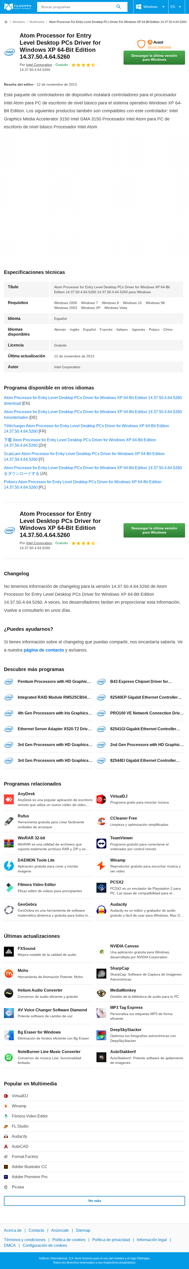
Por (36, 65)
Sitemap (83, 1230)
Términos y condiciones (25, 1240)
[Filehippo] (17, 7)
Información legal (152, 1240)
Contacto (36, 1230)
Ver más (94, 1201)
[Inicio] (6, 22)
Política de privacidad (111, 1240)
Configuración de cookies (45, 1245)
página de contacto (44, 650)
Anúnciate (60, 1230)
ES (173, 7)
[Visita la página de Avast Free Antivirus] (154, 44)
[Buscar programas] (119, 7)
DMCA (10, 1245)
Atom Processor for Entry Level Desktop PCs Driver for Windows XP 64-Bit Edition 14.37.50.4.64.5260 (60, 46)
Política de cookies (68, 1240)
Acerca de (13, 1230)
